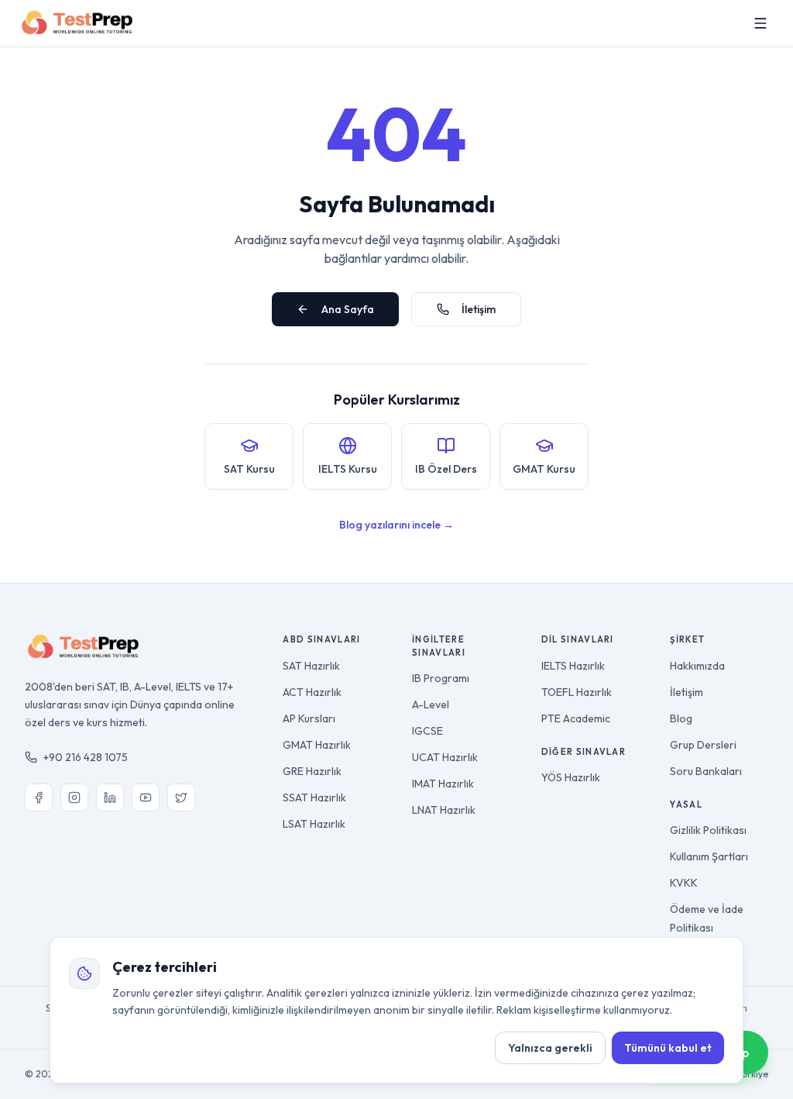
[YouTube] (146, 797)
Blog (681, 718)
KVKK (684, 883)
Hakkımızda (697, 666)
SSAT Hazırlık (314, 797)
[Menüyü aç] (760, 23)
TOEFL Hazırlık (576, 692)
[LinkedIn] (110, 797)
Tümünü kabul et (668, 1048)
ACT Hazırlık (312, 692)
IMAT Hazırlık (443, 784)
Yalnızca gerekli (550, 1048)
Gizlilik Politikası (708, 830)
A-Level (430, 704)
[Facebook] (39, 797)
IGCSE (427, 731)
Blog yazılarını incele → (396, 525)
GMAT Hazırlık (317, 745)
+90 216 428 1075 (85, 757)
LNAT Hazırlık (443, 810)
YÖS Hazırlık (570, 777)
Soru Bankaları (706, 771)
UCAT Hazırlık (445, 757)
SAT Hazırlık (311, 666)
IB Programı (440, 678)
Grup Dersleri (703, 745)
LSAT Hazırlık (314, 824)
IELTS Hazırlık (573, 666)
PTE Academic (575, 718)
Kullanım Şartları (709, 856)
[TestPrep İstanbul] (77, 23)
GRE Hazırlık (312, 771)
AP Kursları (309, 718)
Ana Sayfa (347, 309)
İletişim (479, 309)
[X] (181, 797)
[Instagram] (74, 797)
